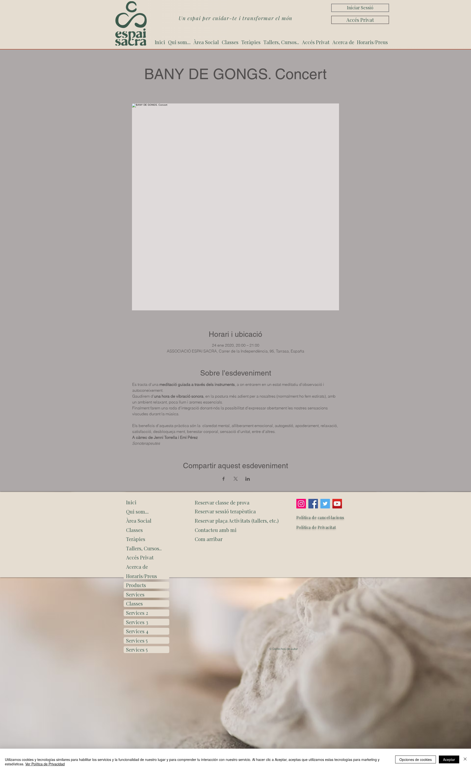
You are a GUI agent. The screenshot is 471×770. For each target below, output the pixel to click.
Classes (134, 530)
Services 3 (137, 622)
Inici (131, 502)
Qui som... (137, 511)
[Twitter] (325, 503)
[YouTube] (337, 503)
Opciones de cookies (415, 759)
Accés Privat (140, 557)
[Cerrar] (465, 759)
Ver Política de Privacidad (45, 763)
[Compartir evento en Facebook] (223, 479)
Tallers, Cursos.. (144, 548)
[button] (236, 539)
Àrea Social (138, 520)
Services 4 (137, 631)
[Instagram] (301, 503)
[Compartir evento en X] (235, 479)
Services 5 (137, 640)
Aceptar (449, 759)
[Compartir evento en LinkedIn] (247, 479)
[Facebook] (313, 503)
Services (135, 594)
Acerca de (137, 566)
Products (136, 585)
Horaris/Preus (141, 576)
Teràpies (135, 539)
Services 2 (137, 612)
